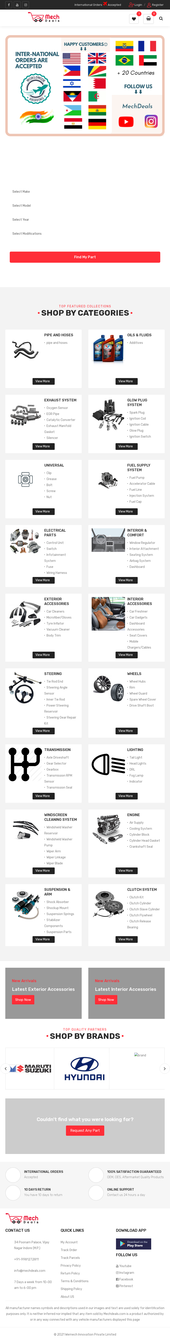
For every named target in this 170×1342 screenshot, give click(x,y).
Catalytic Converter (60, 420)
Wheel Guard (138, 693)
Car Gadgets (138, 617)
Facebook (126, 1279)
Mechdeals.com (115, 1314)
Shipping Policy (71, 1289)
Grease (51, 479)
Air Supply (136, 823)
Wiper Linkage (56, 857)
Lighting (135, 750)
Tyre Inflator (55, 623)
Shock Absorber (57, 902)
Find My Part (85, 257)
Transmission (57, 750)
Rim (132, 687)
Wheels (134, 674)
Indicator (135, 781)
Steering (53, 674)
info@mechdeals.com (29, 1271)
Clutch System (142, 889)
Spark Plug (137, 413)
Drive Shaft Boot (141, 705)
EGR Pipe (52, 414)
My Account (69, 1242)
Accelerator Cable (142, 484)
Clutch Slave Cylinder (144, 909)
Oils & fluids (139, 335)
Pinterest (126, 1286)
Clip (49, 473)
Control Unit (55, 543)
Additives (136, 343)
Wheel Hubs (137, 681)
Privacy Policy (71, 1266)
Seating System (141, 555)
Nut (49, 497)
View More (42, 381)
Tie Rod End (54, 681)
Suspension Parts (58, 932)
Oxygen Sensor (57, 408)
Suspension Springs (60, 914)
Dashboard (137, 567)
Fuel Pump (137, 478)
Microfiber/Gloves (58, 617)
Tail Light (135, 757)
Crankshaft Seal (141, 847)
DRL (132, 769)
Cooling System (140, 829)
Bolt (49, 485)
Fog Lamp (136, 775)
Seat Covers (138, 635)
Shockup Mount (57, 908)
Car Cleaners (55, 611)
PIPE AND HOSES (58, 335)
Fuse (49, 567)
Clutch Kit (136, 897)
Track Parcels (70, 1258)
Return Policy (70, 1273)
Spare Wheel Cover (142, 699)
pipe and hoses (57, 343)
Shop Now (23, 1000)
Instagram (126, 1273)
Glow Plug (136, 431)
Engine (133, 815)
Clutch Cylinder (140, 903)
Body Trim (53, 635)
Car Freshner (138, 611)
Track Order (69, 1250)
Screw (51, 491)
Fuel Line (135, 490)
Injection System (141, 496)
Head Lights (137, 763)
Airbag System (140, 561)
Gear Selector (56, 763)
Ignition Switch (140, 437)
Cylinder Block (139, 835)
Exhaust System (60, 400)
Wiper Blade (54, 863)
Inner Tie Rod (55, 699)
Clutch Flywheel (140, 915)
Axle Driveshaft (57, 757)
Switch (51, 549)
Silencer (52, 438)
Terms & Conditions (75, 1281)
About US (67, 1297)
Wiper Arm (53, 851)
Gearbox (52, 769)
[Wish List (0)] (134, 19)
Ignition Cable (139, 425)
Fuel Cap (135, 502)
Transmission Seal (59, 787)
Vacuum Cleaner (58, 629)
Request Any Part (85, 1130)
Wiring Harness (56, 573)
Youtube (125, 1266)
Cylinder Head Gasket (144, 841)
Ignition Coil (137, 419)
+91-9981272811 (26, 1259)
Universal (54, 465)
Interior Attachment (144, 549)
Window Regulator (142, 543)
